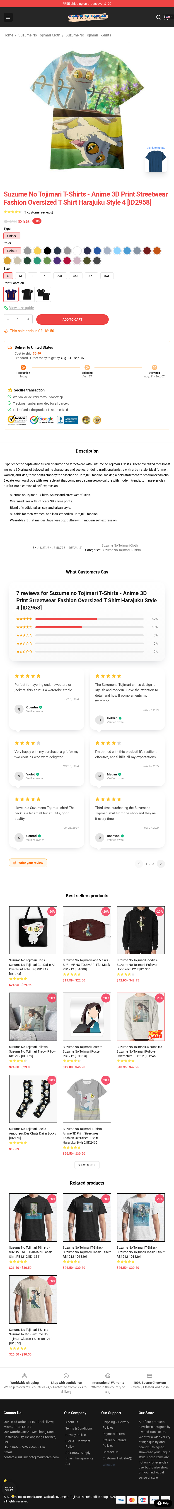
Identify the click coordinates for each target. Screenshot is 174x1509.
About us (71, 1422)
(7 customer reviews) (38, 212)
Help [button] (166, 1503)
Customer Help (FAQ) (117, 1458)
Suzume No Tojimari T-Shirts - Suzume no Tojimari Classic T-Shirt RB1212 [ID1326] (141, 1252)
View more (87, 1165)
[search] (158, 17)
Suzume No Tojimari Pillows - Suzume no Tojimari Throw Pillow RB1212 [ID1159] (32, 1051)
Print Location (14, 283)
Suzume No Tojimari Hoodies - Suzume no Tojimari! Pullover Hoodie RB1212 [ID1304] (137, 964)
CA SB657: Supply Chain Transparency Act (79, 1458)
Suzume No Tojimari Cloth (39, 35)
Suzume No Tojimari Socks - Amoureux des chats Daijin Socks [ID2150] (32, 1133)
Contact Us (110, 1452)
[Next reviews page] (161, 864)
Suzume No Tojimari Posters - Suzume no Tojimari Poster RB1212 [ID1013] (83, 1051)
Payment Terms (114, 1434)
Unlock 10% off (9, 1489)
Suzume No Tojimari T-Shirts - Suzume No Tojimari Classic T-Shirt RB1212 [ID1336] (87, 1252)
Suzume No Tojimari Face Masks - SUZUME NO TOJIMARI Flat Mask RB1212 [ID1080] (86, 964)
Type (7, 228)
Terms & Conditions (79, 1428)
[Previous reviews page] (139, 864)
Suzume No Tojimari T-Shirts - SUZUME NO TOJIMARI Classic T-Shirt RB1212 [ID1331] (32, 1252)
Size (7, 268)
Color (7, 243)
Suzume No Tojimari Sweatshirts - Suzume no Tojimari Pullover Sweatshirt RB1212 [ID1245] (140, 1051)
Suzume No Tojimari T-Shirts (88, 35)
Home (8, 35)
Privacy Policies (76, 1435)
